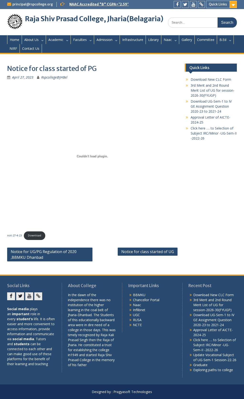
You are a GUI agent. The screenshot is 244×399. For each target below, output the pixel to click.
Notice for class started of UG (147, 251)
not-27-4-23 (14, 235)
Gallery (187, 39)
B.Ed (222, 39)
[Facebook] (177, 4)
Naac (168, 39)
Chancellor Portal (146, 300)
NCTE (137, 325)
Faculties (80, 39)
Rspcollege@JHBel (54, 77)
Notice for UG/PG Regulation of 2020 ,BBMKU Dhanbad (43, 254)
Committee (205, 39)
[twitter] (185, 4)
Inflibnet (139, 310)
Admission (104, 39)
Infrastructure (132, 39)
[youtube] (193, 4)
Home (14, 39)
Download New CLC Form (211, 79)
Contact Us (30, 48)
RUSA (137, 320)
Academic (55, 39)
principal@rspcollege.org (32, 4)
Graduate (200, 365)
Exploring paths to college (213, 370)
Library (153, 39)
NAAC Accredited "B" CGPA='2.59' (99, 4)
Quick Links (218, 4)
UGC (136, 315)
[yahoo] (201, 4)
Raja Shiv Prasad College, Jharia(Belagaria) (94, 19)
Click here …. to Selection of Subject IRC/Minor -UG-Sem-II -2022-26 (214, 133)
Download (34, 235)
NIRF (13, 48)
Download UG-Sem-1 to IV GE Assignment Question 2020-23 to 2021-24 (211, 106)
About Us (31, 39)
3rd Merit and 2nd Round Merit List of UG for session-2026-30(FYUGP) (212, 90)
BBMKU (139, 295)
